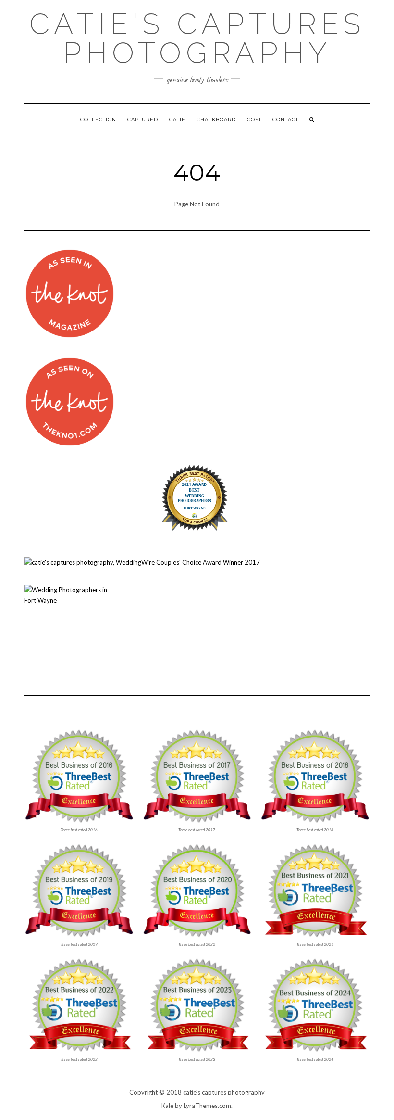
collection (98, 119)
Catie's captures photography (197, 38)
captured (142, 119)
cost (254, 119)
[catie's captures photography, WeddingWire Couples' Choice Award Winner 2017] (142, 561)
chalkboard (216, 119)
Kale (167, 1105)
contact (285, 119)
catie (177, 119)
